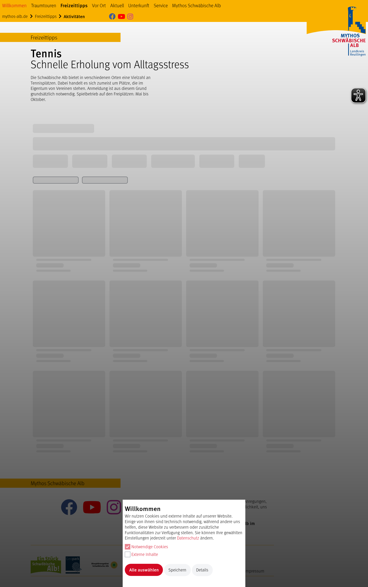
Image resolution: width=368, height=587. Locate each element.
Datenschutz (188, 538)
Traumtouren (43, 5)
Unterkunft (138, 5)
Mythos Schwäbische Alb (196, 5)
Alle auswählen (144, 570)
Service (161, 5)
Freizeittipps (74, 5)
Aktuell (117, 5)
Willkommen (14, 5)
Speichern (177, 570)
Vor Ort (99, 5)
